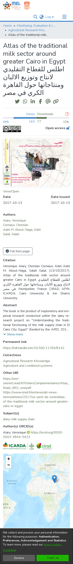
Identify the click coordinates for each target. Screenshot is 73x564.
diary (6, 419)
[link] (26, 361)
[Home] (11, 6)
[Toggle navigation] (64, 17)
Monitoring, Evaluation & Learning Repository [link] (37, 25)
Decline (19, 558)
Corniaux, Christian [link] (15, 225)
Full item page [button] (19, 251)
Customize (9, 550)
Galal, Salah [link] (11, 234)
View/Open (11, 191)
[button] (35, 16)
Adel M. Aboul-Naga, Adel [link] (22, 229)
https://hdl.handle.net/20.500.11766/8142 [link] (33, 348)
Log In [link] (50, 17)
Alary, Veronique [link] (14, 220)
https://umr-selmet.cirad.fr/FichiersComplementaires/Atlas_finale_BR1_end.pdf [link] (36, 383)
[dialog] (36, 546)
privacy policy (52, 544)
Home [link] (7, 25)
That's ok (53, 558)
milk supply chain (23, 419)
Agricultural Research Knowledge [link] (28, 30)
